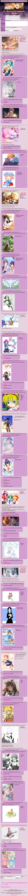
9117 (21, 560)
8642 (23, 603)
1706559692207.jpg (7, 190)
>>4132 (20, 333)
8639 (18, 588)
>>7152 (22, 754)
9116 (21, 538)
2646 (7, 840)
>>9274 (5, 479)
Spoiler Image (7, 20)
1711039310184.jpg (8, 362)
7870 (22, 802)
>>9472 (17, 214)
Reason (2, 877)
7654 (7, 578)
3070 (7, 142)
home (2, 1)
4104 (7, 328)
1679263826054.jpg (7, 314)
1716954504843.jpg (8, 79)
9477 (18, 275)
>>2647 (13, 840)
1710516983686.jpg (8, 435)
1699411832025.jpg (8, 751)
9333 (19, 360)
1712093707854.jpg (8, 211)
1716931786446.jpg (8, 57)
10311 (21, 99)
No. (6, 50)
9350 (23, 382)
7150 (7, 743)
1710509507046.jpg (7, 413)
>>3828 (18, 171)
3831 (17, 167)
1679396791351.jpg (8, 335)
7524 (19, 771)
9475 (19, 232)
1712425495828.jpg (8, 292)
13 (23, 882)
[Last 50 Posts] (15, 50)
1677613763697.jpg (8, 151)
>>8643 (25, 603)
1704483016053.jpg (8, 703)
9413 (22, 390)
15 (26, 882)
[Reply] (10, 50)
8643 (23, 625)
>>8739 (10, 513)
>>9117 (16, 513)
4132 (18, 355)
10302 (21, 55)
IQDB (14, 58)
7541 (20, 776)
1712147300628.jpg (8, 277)
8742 (17, 533)
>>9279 (22, 455)
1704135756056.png (8, 677)
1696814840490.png (7, 725)
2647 (20, 843)
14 (24, 882)
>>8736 (5, 529)
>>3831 (23, 150)
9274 (19, 417)
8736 (8, 513)
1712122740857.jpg (8, 233)
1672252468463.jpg (7, 825)
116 (7, 505)
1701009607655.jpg (8, 850)
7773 (20, 869)
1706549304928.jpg (8, 589)
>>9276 (5, 482)
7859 (22, 781)
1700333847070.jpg (7, 566)
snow (7, 1)
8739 (21, 527)
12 (21, 882)
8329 (18, 676)
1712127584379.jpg (8, 255)
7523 (17, 750)
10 (18, 882)
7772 (17, 848)
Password (11, 876)
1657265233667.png (7, 489)
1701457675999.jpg (8, 803)
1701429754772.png (8, 782)
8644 (7, 205)
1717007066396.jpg (8, 106)
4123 (17, 333)
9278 (19, 455)
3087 (19, 146)
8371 (22, 702)
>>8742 (13, 513)
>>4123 (5, 357)
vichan (15, 889)
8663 (22, 647)
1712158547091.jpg (7, 35)
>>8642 (17, 629)
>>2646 (5, 845)
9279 (20, 477)
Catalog (6, 884)
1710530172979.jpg (8, 457)
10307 (21, 77)
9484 (7, 50)
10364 (20, 120)
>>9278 (5, 485)
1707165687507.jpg (8, 514)
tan (9, 1)
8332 (22, 697)
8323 (21, 671)
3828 (21, 150)
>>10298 (5, 101)
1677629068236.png (8, 168)
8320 (21, 655)
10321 (21, 104)
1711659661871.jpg (8, 392)
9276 (21, 433)
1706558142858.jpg (8, 626)
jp (4, 1)
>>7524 (5, 778)
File (7, 876)
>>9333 (5, 387)
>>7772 (5, 871)
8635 (22, 583)
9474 (20, 210)
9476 (19, 254)
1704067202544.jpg (7, 652)
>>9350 (23, 333)
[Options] (25, 1)
